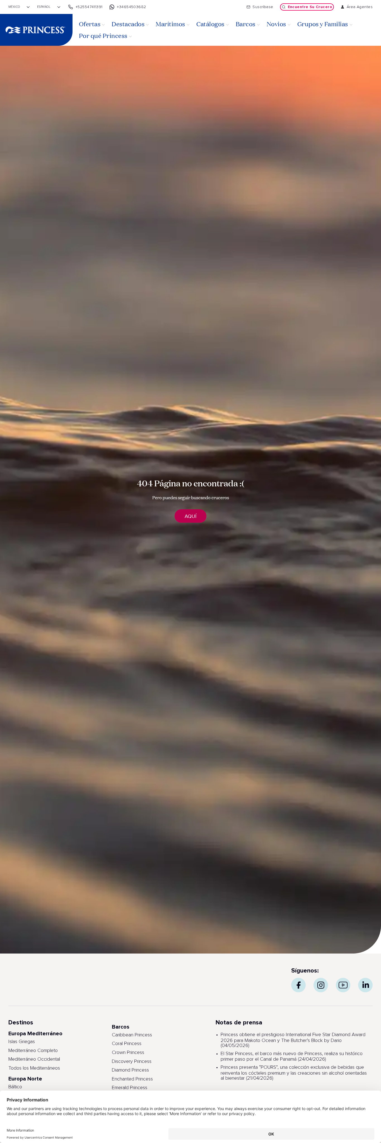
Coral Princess (126, 1043)
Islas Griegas (21, 1041)
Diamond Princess (130, 1070)
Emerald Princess (129, 1087)
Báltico (15, 1086)
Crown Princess (128, 1052)
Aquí (190, 516)
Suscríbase (262, 7)
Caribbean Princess (132, 1035)
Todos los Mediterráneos (34, 1068)
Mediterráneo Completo (33, 1050)
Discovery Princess (131, 1061)
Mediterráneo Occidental (34, 1059)
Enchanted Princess (132, 1079)
